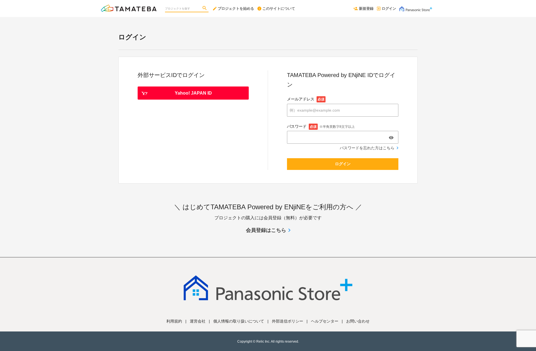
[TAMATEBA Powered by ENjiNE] (128, 5)
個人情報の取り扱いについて (238, 321)
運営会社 (197, 321)
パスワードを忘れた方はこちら (367, 148)
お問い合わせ (358, 321)
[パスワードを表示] (391, 137)
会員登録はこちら (266, 230)
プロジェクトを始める (236, 8)
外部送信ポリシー (287, 321)
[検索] (205, 8)
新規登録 (366, 8)
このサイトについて (278, 8)
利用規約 (174, 321)
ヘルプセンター (324, 321)
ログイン (389, 8)
